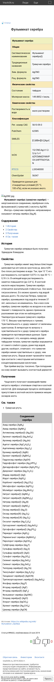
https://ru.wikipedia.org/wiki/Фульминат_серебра (18, 622)
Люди (25, 2)
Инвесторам (26, 657)
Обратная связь (10, 657)
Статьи (8, 23)
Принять (48, 679)
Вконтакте (39, 657)
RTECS (15, 169)
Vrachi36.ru (8, 2)
